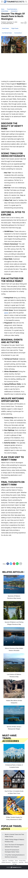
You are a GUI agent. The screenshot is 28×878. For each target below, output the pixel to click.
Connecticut (18, 33)
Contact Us (14, 862)
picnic (6, 313)
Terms (16, 860)
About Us (4, 860)
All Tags (15, 864)
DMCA (26, 862)
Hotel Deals (5, 28)
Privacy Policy (22, 860)
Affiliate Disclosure (6, 862)
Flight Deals (14, 28)
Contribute (11, 860)
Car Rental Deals (7, 33)
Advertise (21, 862)
